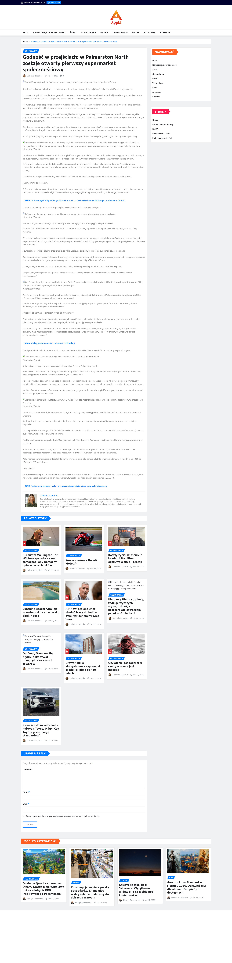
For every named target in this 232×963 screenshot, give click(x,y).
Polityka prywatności (162, 138)
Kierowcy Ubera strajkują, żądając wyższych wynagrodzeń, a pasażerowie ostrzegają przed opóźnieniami (126, 606)
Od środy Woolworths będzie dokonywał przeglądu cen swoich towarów (38, 658)
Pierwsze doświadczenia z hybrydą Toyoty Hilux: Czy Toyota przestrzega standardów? (41, 730)
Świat (73, 32)
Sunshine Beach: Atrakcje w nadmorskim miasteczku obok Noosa (41, 612)
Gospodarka (88, 32)
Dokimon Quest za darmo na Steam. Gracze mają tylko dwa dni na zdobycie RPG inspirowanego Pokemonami (43, 888)
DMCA (155, 129)
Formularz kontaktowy (162, 124)
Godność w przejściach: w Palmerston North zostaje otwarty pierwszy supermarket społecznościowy (74, 41)
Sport (135, 32)
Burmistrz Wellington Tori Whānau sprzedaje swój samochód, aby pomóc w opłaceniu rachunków (40, 560)
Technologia (120, 32)
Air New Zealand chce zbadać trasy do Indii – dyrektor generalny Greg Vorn (82, 614)
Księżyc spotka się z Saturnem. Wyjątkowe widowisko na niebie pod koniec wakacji (136, 890)
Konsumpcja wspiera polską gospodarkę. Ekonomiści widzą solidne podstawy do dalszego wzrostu (90, 892)
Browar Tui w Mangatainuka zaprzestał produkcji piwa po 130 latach (82, 668)
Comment (27, 769)
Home (25, 41)
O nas (155, 120)
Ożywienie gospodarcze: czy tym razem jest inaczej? (125, 666)
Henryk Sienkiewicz (35, 898)
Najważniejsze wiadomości (49, 32)
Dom (26, 32)
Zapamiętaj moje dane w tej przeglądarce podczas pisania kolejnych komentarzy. (62, 816)
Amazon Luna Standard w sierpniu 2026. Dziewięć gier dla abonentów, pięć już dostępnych (187, 887)
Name (26, 792)
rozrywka (150, 32)
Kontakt (165, 32)
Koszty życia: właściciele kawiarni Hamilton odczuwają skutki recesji (125, 558)
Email (26, 804)
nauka (104, 32)
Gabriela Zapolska (35, 76)
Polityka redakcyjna (161, 133)
